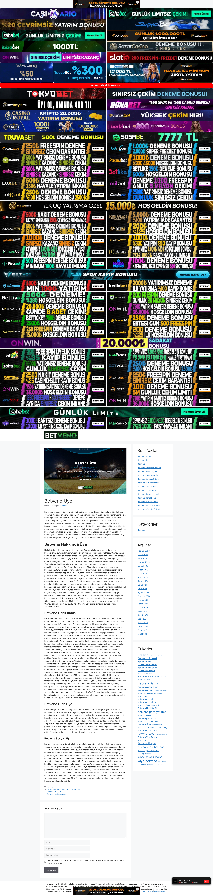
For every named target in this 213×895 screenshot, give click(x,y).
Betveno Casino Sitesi (148, 676)
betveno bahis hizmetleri (147, 665)
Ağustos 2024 (144, 592)
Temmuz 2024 (144, 596)
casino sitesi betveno (151, 747)
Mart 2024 (142, 611)
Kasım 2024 (143, 581)
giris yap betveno (144, 754)
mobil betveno (162, 761)
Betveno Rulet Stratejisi (148, 475)
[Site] (53, 148)
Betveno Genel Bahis (147, 498)
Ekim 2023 (142, 630)
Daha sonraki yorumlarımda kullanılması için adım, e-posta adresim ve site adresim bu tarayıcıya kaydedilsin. (85, 861)
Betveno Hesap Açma (147, 471)
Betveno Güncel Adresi (160, 690)
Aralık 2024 (143, 577)
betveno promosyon (147, 718)
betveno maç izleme (147, 702)
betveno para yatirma (152, 712)
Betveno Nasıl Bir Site (148, 708)
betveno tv (66, 789)
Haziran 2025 (144, 562)
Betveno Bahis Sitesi (147, 667)
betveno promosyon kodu (148, 721)
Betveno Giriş (144, 460)
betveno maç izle (146, 699)
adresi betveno (143, 655)
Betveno (50, 787)
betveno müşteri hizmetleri (148, 705)
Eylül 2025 (142, 558)
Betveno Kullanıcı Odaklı (148, 479)
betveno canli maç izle (146, 671)
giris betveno (141, 751)
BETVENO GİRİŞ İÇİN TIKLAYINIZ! (106, 85)
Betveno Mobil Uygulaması (57, 794)
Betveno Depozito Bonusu (149, 505)
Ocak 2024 (142, 619)
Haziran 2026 (144, 551)
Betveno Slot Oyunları (55, 792)
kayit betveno (147, 761)
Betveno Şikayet (147, 743)
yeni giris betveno (159, 765)
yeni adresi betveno (145, 765)
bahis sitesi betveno (156, 655)
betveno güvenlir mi (145, 693)
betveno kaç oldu (144, 696)
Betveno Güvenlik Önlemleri (150, 509)
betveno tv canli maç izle (149, 730)
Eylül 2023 (142, 634)
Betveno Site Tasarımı (147, 486)
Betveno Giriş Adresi (148, 687)
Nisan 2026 (143, 555)
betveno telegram (157, 724)
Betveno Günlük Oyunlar (148, 483)
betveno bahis (144, 661)
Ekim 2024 (142, 585)
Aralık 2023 (143, 623)
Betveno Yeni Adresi (147, 737)
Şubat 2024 (143, 615)
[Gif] (106, 206)
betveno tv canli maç (157, 727)
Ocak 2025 (142, 573)
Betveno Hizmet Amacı (148, 502)
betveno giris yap (144, 679)
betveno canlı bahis (54, 789)
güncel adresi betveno (150, 756)
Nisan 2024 (143, 607)
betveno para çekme (146, 715)
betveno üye (75, 789)
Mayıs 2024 (143, 604)
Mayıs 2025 (143, 566)
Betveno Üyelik (143, 740)
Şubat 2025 (143, 570)
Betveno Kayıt (158, 693)
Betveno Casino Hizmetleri (149, 494)
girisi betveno (152, 750)
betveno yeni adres (162, 734)
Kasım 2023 (143, 626)
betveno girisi (164, 677)
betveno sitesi (144, 724)
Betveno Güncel (145, 690)
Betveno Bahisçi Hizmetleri (149, 468)
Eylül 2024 (142, 589)
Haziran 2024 (144, 600)
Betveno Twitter (146, 733)
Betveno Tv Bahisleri (147, 490)
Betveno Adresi (144, 456)
